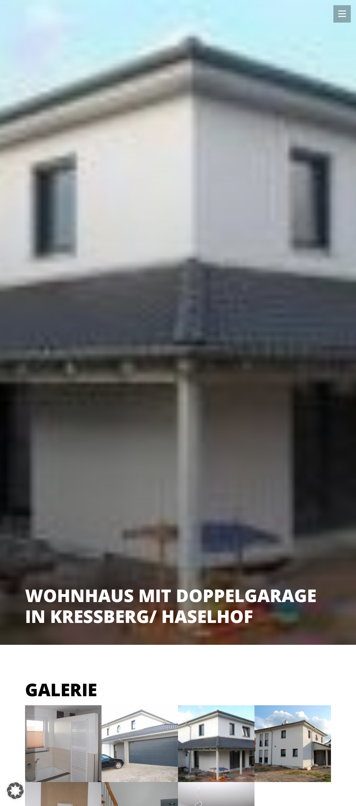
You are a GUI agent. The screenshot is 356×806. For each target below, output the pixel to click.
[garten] (216, 743)
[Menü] (342, 14)
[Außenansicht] (292, 743)
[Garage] (140, 743)
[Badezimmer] (63, 743)
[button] (15, 790)
